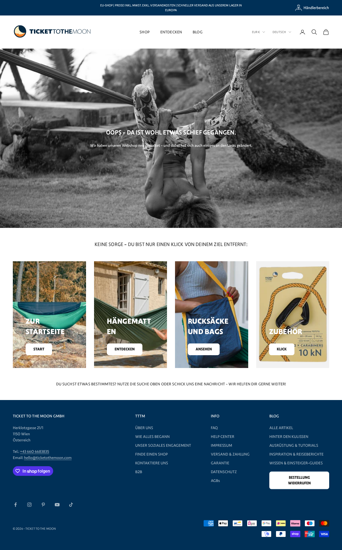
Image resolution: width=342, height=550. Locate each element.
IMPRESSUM (221, 445)
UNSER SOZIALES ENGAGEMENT (163, 445)
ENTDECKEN (171, 31)
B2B (138, 471)
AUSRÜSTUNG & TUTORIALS (293, 445)
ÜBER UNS (144, 427)
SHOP (144, 31)
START (38, 349)
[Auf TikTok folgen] (71, 504)
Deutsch (279, 32)
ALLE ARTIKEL (281, 427)
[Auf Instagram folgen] (29, 504)
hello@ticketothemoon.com (48, 457)
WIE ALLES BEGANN (152, 436)
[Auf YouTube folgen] (57, 504)
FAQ (214, 427)
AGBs (215, 480)
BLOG (198, 31)
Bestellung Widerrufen (299, 480)
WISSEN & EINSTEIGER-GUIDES (296, 463)
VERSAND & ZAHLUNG (230, 454)
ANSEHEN (204, 349)
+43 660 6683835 (34, 451)
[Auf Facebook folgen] (15, 504)
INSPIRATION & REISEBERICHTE (296, 454)
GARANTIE (220, 463)
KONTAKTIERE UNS (151, 463)
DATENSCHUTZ (224, 471)
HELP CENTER (222, 436)
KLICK (282, 349)
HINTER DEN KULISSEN (288, 436)
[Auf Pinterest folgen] (43, 504)
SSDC (136, 528)
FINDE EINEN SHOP (151, 454)
